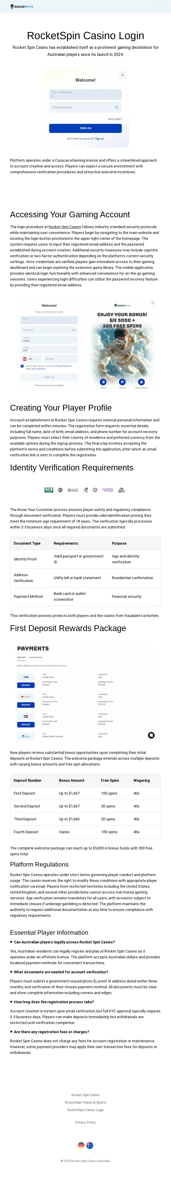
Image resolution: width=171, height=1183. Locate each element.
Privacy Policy (85, 1122)
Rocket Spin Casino (65, 227)
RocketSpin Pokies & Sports (85, 1102)
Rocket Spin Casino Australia (90, 1161)
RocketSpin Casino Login (85, 1110)
